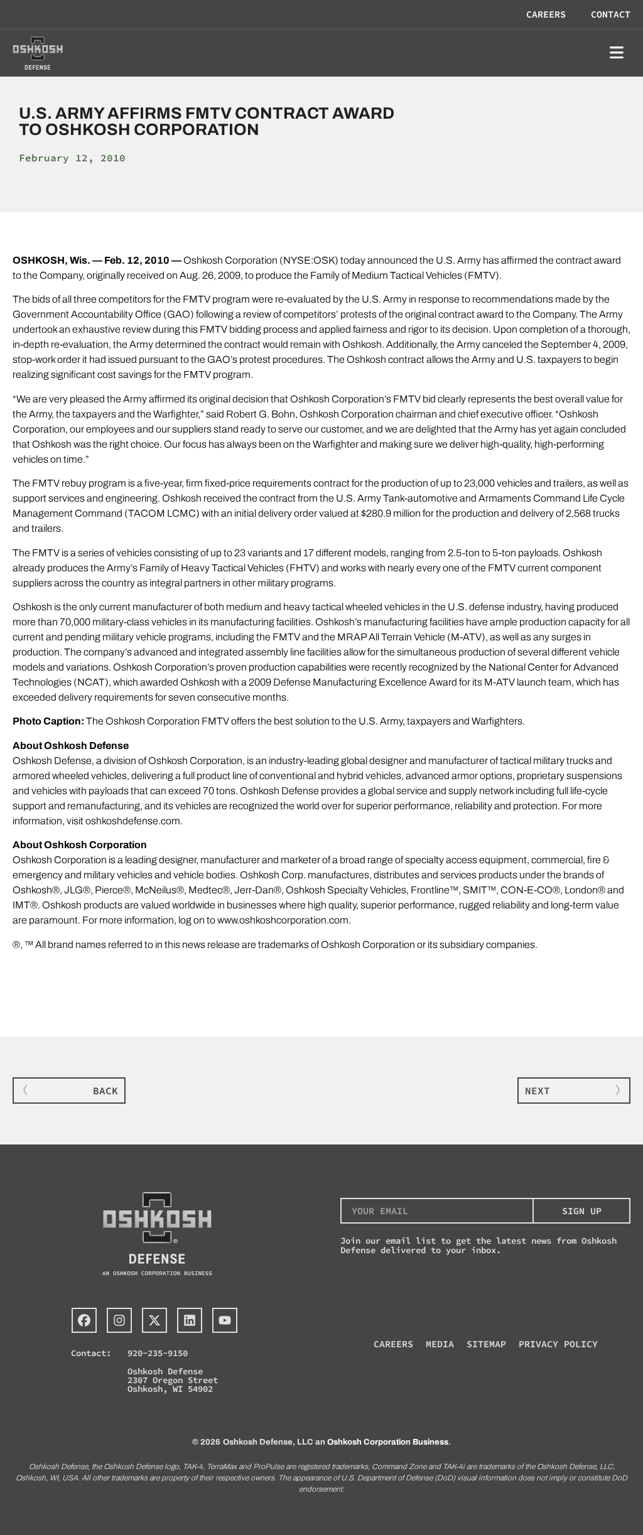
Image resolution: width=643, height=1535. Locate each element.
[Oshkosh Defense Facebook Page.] (84, 1320)
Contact (610, 14)
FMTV (481, 275)
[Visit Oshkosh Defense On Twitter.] (154, 1320)
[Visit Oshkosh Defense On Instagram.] (119, 1320)
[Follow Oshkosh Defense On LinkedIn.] (189, 1320)
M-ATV (466, 637)
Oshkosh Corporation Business (387, 1442)
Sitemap (486, 1344)
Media (440, 1344)
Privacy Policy (558, 1344)
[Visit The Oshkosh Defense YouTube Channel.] (224, 1320)
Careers (546, 14)
